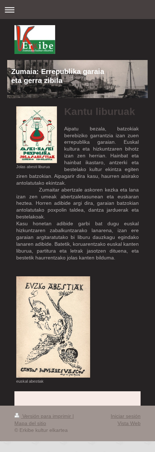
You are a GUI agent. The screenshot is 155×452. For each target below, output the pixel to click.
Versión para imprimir (46, 416)
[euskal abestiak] (53, 327)
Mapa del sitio (30, 423)
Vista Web (129, 423)
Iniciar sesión (126, 416)
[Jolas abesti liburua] (36, 134)
